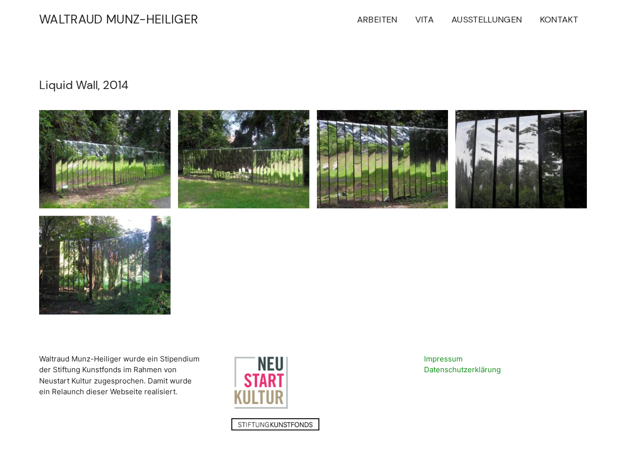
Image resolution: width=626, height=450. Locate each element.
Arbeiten (377, 19)
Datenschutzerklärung (462, 369)
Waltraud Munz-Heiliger (118, 19)
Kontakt (559, 19)
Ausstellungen (486, 19)
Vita (424, 19)
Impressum (443, 358)
